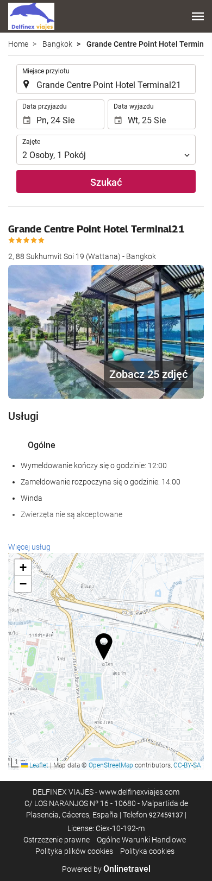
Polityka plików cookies (74, 851)
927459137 (166, 815)
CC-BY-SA (187, 765)
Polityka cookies (147, 851)
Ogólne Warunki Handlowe (141, 839)
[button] (198, 16)
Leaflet (38, 765)
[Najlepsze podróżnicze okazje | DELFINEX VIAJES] (31, 16)
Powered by (106, 869)
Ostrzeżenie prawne (56, 839)
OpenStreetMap (111, 765)
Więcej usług (29, 547)
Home (18, 44)
